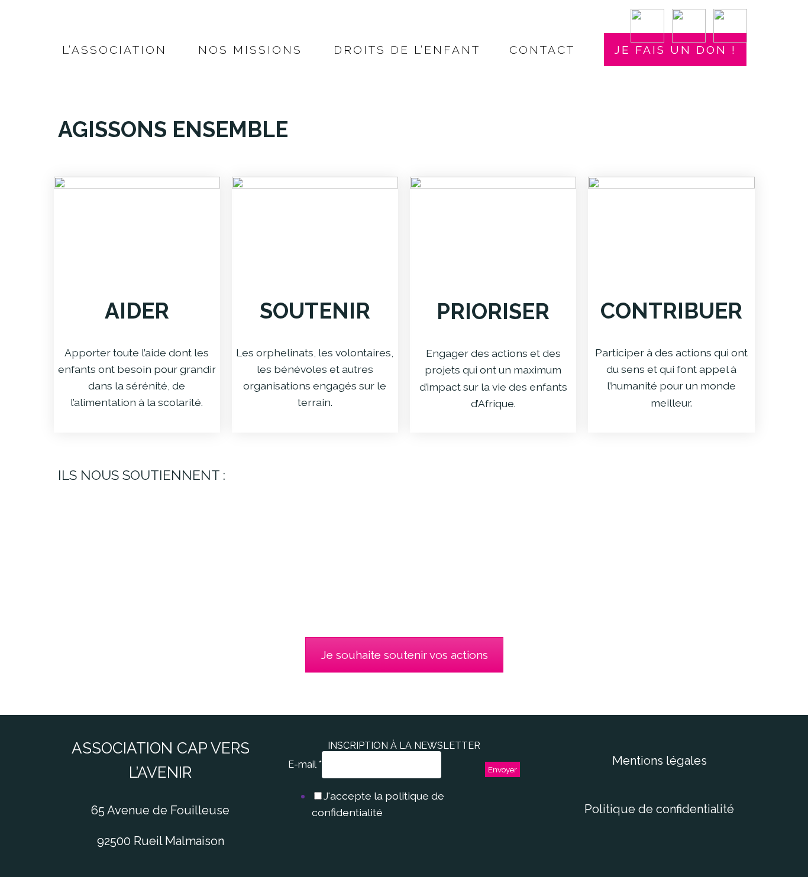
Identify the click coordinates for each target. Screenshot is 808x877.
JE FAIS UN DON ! (675, 49)
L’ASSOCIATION (114, 49)
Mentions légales (659, 760)
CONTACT (542, 49)
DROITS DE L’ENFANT (407, 49)
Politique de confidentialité (659, 809)
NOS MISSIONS (250, 49)
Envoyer (502, 769)
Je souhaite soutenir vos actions (404, 654)
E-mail (305, 764)
